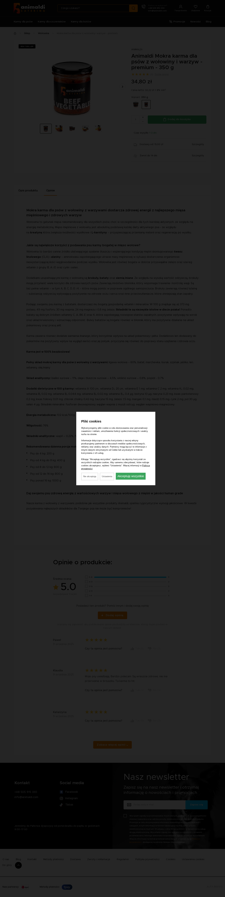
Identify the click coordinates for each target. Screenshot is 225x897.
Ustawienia (107, 476)
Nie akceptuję (89, 476)
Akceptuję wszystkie (130, 476)
